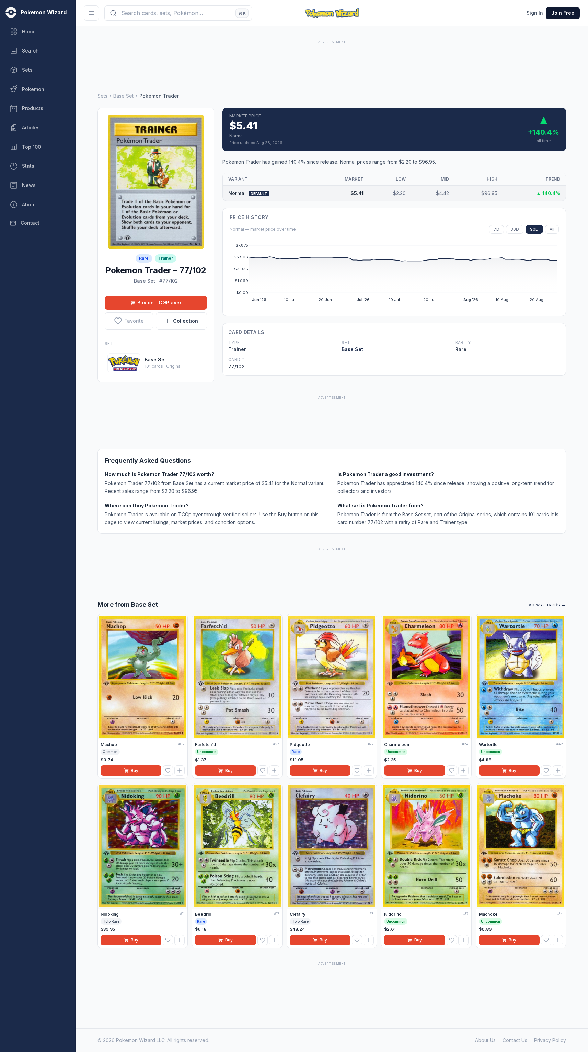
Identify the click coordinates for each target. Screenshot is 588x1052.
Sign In (535, 13)
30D (514, 229)
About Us (485, 1040)
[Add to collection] (179, 770)
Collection (185, 321)
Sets (102, 96)
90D (534, 229)
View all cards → (547, 605)
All (552, 229)
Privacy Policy (550, 1040)
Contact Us (515, 1040)
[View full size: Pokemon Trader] (156, 182)
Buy (134, 770)
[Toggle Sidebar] (91, 13)
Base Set (123, 96)
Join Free (562, 13)
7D (496, 229)
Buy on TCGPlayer (159, 302)
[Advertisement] (332, 60)
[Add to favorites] (168, 770)
